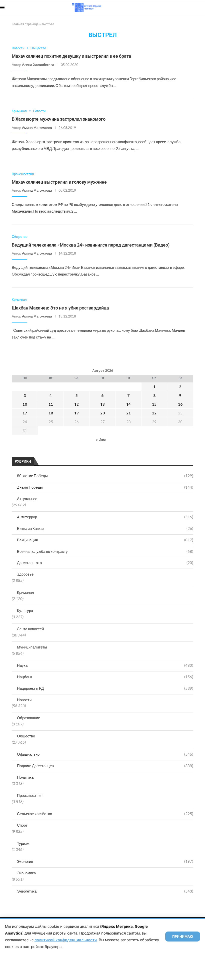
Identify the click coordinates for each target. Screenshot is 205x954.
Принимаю (182, 937)
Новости (24, 699)
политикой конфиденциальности (65, 940)
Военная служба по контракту (105, 551)
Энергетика (105, 891)
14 (128, 404)
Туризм (23, 843)
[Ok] (195, 7)
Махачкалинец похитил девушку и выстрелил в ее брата (71, 56)
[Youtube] (179, 7)
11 (50, 404)
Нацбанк (105, 676)
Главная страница (25, 24)
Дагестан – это (105, 562)
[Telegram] (189, 7)
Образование (28, 717)
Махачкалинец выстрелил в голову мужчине (59, 182)
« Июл (101, 439)
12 (76, 404)
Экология (105, 861)
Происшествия (29, 795)
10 (24, 404)
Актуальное (27, 498)
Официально (105, 754)
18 (50, 413)
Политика (25, 777)
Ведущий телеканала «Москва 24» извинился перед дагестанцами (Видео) (91, 245)
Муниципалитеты (32, 647)
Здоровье (25, 574)
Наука (105, 665)
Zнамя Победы (105, 487)
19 (76, 413)
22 (154, 413)
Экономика (26, 873)
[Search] (202, 7)
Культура (25, 610)
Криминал (25, 592)
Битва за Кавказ (105, 528)
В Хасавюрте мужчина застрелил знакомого (59, 119)
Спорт (22, 825)
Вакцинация (105, 540)
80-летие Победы (105, 475)
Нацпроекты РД (105, 688)
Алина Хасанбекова (38, 64)
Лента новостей (30, 629)
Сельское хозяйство (105, 813)
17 (24, 413)
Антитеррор (105, 517)
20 (102, 413)
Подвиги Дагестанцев (105, 765)
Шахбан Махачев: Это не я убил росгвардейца (60, 308)
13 (102, 404)
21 (128, 413)
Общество (26, 736)
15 (154, 404)
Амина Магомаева (37, 127)
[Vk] (184, 7)
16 (180, 404)
